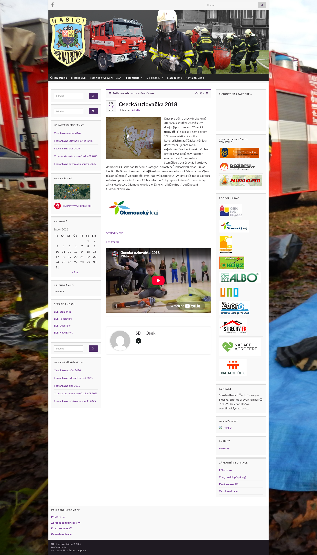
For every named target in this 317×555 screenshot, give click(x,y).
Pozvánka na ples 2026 (67, 148)
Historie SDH (78, 77)
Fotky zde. (112, 241)
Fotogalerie (132, 77)
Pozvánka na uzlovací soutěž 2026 (73, 140)
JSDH (119, 77)
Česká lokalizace (228, 491)
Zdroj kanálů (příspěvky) (232, 477)
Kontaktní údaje (195, 77)
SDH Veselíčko (62, 325)
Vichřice (199, 93)
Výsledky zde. (115, 233)
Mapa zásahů (174, 77)
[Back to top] (308, 546)
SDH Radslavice (63, 318)
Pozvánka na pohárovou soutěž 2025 (75, 163)
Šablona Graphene (77, 550)
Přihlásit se (225, 470)
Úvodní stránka (59, 77)
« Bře (75, 272)
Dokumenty (153, 77)
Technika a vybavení (101, 77)
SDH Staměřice (62, 311)
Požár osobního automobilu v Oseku (133, 93)
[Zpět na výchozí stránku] (158, 42)
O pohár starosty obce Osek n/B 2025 (76, 156)
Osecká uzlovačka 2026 (67, 133)
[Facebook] (52, 4)
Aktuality (136, 110)
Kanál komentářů (228, 484)
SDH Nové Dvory (63, 332)
